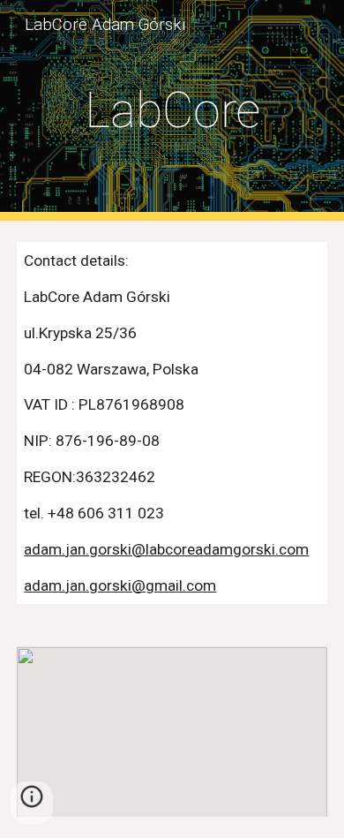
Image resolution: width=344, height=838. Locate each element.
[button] (32, 802)
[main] (172, 110)
